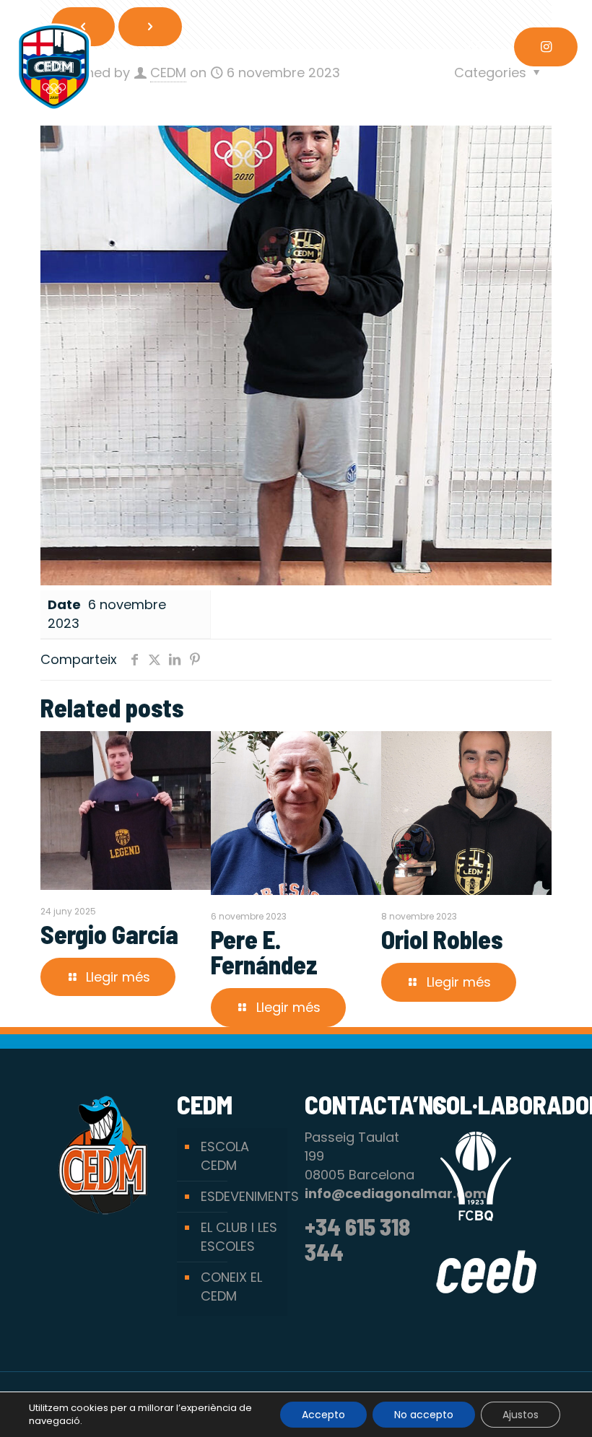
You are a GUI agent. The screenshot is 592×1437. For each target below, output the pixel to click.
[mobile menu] (473, 47)
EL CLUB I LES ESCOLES (239, 1236)
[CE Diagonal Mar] (53, 67)
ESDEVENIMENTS (240, 1196)
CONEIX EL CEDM (231, 1286)
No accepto (423, 1414)
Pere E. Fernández (264, 951)
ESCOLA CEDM (225, 1155)
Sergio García (109, 934)
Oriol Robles (441, 939)
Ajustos (520, 1414)
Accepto (323, 1414)
